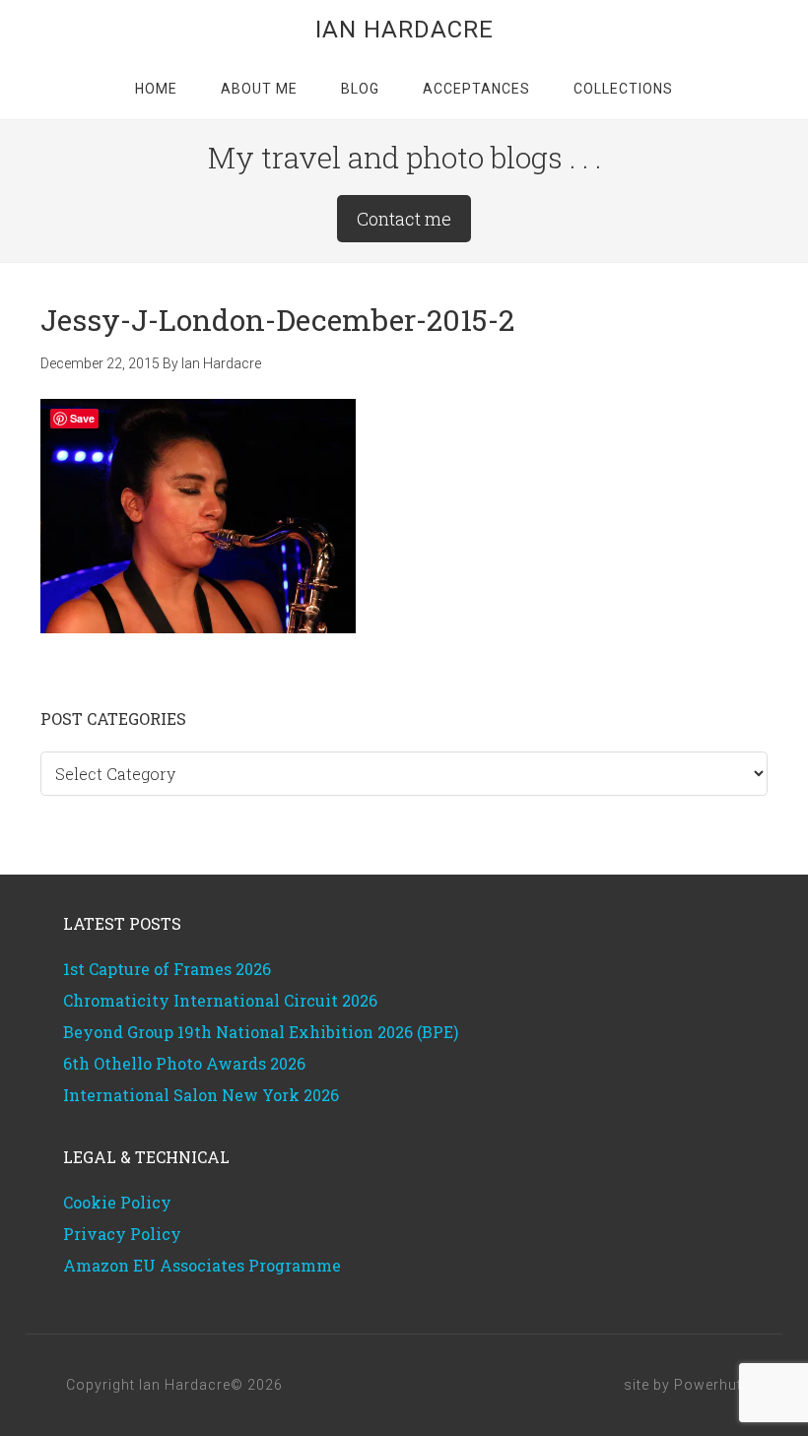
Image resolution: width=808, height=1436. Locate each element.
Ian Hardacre (404, 29)
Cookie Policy (117, 1202)
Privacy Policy (122, 1233)
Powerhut (708, 1385)
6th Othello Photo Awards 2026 (184, 1063)
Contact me (404, 218)
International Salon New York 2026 (201, 1094)
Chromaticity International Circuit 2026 (220, 1000)
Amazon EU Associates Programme (202, 1265)
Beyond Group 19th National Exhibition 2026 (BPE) (260, 1031)
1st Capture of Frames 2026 (167, 968)
